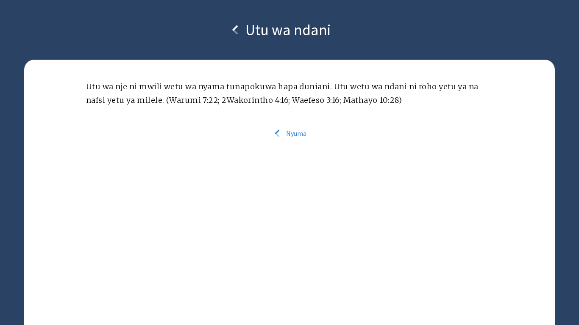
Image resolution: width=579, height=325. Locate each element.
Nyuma (295, 133)
